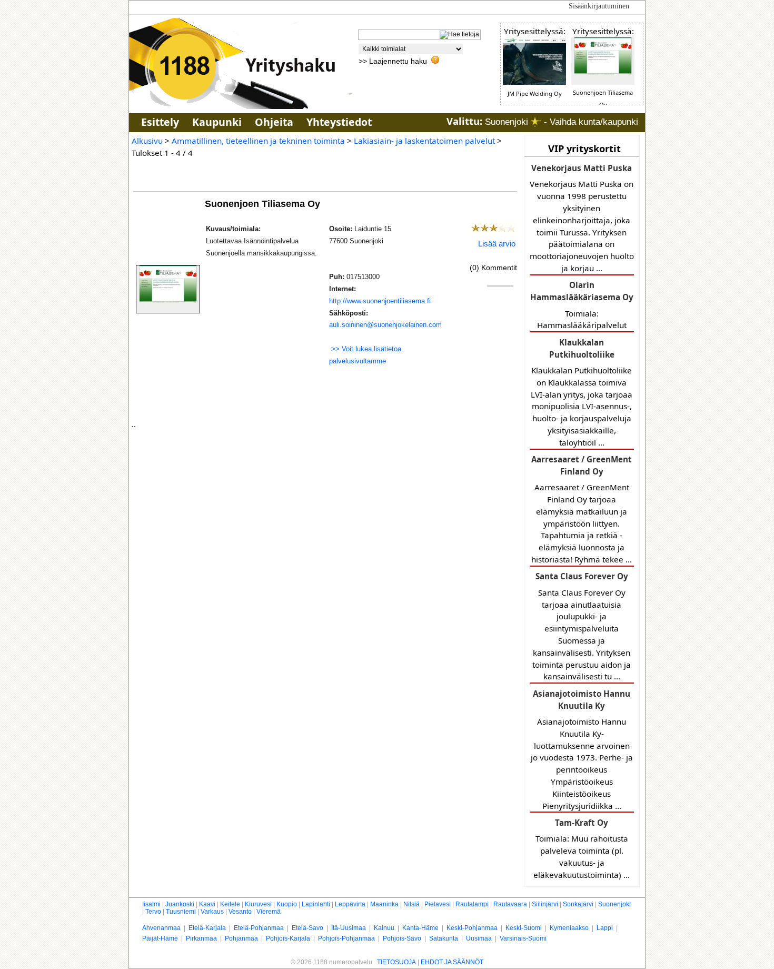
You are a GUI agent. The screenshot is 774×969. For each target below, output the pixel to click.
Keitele (230, 904)
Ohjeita (274, 122)
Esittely (160, 122)
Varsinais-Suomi (523, 938)
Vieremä (268, 911)
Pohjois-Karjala (288, 938)
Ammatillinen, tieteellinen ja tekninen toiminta (258, 140)
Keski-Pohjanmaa (472, 928)
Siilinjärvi (545, 904)
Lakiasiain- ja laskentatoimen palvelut (424, 140)
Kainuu (384, 928)
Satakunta (443, 938)
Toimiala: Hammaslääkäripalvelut (581, 305)
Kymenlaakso (569, 928)
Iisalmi (151, 904)
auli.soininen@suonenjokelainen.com (385, 325)
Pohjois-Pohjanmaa (346, 938)
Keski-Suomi (523, 928)
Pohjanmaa (241, 938)
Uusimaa (479, 938)
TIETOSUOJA (396, 962)
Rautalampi (472, 904)
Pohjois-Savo (402, 938)
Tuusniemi (181, 911)
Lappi (605, 928)
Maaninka (384, 904)
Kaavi (207, 904)
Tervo (153, 911)
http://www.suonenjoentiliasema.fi (380, 301)
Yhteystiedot (339, 122)
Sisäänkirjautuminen (599, 6)
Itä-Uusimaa (348, 928)
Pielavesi (437, 904)
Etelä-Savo (307, 928)
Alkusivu (147, 140)
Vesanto (240, 911)
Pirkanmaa (201, 938)
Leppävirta (350, 904)
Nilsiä (411, 904)
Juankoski (179, 904)
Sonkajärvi (578, 904)
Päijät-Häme (160, 938)
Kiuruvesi (258, 904)
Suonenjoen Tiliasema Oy (264, 203)
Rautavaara (510, 904)
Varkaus (212, 911)
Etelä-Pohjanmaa (259, 928)
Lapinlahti (316, 904)
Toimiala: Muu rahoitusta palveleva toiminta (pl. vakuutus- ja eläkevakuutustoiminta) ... (581, 848)
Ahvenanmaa (161, 928)
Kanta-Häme (420, 928)
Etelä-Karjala (207, 928)
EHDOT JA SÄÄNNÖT (452, 962)
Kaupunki (217, 122)
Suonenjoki (614, 904)
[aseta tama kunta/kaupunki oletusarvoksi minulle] (536, 122)
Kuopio (286, 904)
